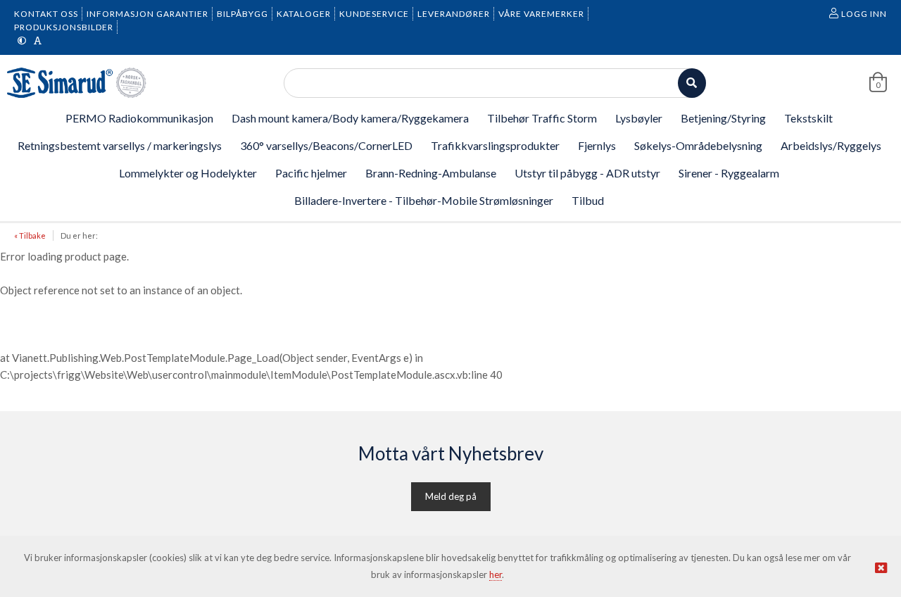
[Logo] (77, 83)
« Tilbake (30, 235)
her (495, 574)
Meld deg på (451, 496)
